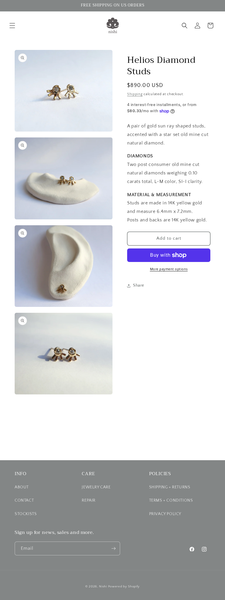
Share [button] (138, 285)
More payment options (169, 269)
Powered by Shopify (124, 586)
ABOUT (22, 487)
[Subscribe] (113, 548)
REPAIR (89, 500)
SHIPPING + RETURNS (169, 487)
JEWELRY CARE (96, 487)
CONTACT (24, 500)
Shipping (135, 94)
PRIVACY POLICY (165, 514)
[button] (12, 25)
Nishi (103, 586)
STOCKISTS (26, 514)
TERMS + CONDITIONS (171, 500)
